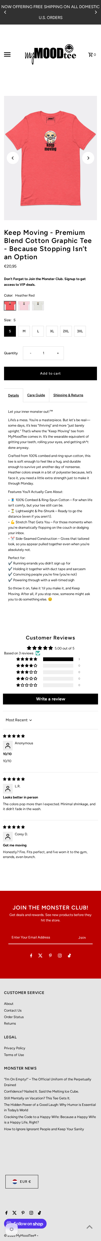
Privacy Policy (14, 1048)
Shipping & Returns (68, 395)
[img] (14, 736)
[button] (27, 659)
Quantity (11, 353)
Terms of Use (14, 1055)
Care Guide (36, 395)
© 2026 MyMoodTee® (20, 1235)
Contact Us (13, 1010)
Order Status (14, 1017)
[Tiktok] (69, 956)
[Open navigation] (12, 54)
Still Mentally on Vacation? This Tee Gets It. (37, 1098)
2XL (66, 331)
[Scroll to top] (89, 1227)
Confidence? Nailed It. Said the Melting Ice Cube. (41, 1091)
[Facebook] (31, 956)
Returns (10, 1023)
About (8, 1004)
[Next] (96, 12)
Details (13, 395)
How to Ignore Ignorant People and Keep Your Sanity (44, 1129)
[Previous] (5, 12)
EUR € (25, 1182)
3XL (80, 331)
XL (52, 331)
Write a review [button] (50, 698)
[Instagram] (60, 956)
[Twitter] (40, 956)
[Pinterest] (50, 956)
